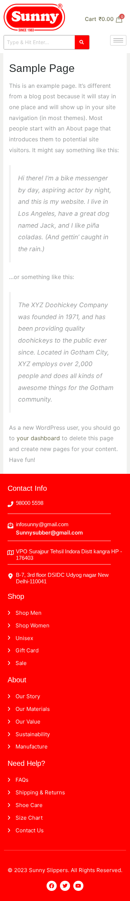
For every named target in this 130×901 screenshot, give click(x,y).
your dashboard (38, 438)
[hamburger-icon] (118, 40)
